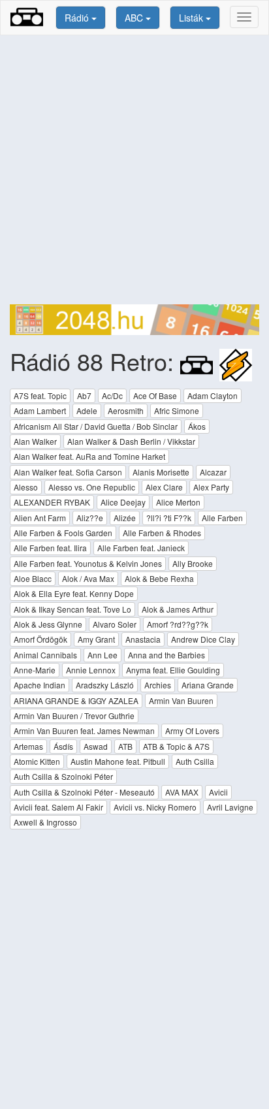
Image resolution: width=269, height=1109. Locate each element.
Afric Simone (176, 410)
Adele (86, 410)
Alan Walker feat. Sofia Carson (68, 471)
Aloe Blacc (33, 578)
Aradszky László (105, 684)
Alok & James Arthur (178, 609)
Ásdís (63, 746)
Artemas (28, 746)
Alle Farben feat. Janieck (141, 547)
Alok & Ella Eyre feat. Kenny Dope (74, 593)
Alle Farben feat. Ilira (50, 547)
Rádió (78, 17)
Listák (192, 17)
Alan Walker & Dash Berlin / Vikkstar (131, 441)
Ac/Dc (112, 395)
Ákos (197, 426)
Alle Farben (222, 517)
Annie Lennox (91, 669)
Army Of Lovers (192, 730)
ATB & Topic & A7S (176, 746)
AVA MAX (181, 791)
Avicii (218, 791)
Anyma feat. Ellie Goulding (173, 669)
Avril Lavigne (230, 806)
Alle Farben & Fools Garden (63, 532)
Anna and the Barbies (166, 654)
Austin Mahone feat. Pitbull (118, 761)
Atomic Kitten (37, 761)
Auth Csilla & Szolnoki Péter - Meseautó (84, 791)
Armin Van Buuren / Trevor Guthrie (74, 715)
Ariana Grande (208, 684)
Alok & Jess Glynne (48, 624)
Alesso (26, 486)
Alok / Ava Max (88, 578)
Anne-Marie (34, 669)
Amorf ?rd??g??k (177, 624)
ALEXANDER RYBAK (52, 501)
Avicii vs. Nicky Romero (155, 806)
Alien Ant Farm (40, 517)
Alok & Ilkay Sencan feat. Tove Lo (72, 609)
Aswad (96, 746)
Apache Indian (39, 684)
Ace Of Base (155, 395)
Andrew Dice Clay (203, 639)
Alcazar (213, 471)
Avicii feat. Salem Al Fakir (58, 806)
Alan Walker (35, 441)
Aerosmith (126, 410)
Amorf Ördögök (40, 639)
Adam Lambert (40, 410)
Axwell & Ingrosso (45, 822)
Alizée (125, 517)
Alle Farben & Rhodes (162, 532)
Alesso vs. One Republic (91, 486)
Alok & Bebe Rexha (159, 578)
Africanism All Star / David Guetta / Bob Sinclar (96, 426)
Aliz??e (89, 517)
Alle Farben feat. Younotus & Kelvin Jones (88, 563)
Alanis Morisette (161, 471)
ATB (125, 746)
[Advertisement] (134, 169)
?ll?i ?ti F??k (168, 517)
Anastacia (143, 639)
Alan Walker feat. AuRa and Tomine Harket (89, 456)
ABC (135, 17)
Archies (157, 684)
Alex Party (211, 486)
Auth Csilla (195, 761)
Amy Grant (96, 639)
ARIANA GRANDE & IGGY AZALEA (76, 700)
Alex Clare (164, 486)
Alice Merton (178, 501)
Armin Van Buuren (181, 700)
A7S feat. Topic (40, 395)
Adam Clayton (212, 395)
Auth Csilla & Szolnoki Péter (63, 776)
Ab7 (84, 395)
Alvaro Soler (114, 624)
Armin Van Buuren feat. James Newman (84, 730)
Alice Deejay (123, 501)
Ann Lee (102, 654)
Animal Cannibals (45, 654)
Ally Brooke (192, 563)
